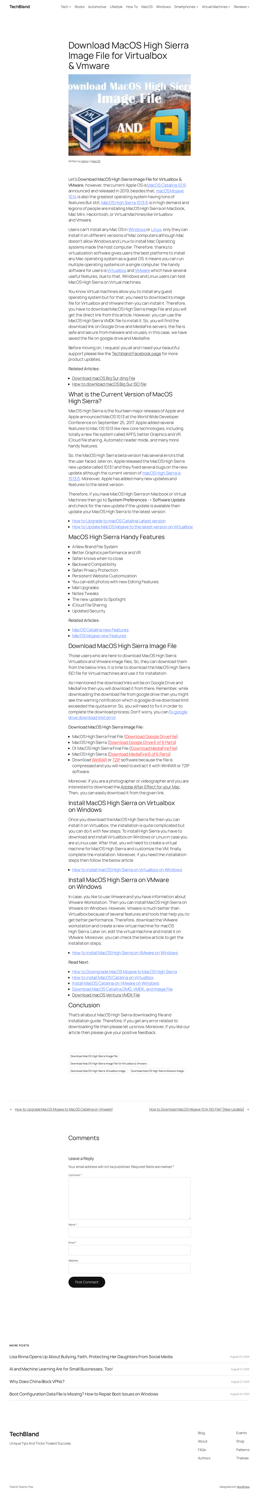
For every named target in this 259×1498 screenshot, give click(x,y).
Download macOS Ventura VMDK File (106, 995)
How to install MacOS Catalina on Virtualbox (113, 977)
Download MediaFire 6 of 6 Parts (139, 754)
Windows (137, 229)
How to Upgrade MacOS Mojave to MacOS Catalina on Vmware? (64, 1109)
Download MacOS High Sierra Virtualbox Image (98, 1071)
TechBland (19, 6)
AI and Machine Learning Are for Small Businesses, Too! (61, 1369)
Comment (75, 1175)
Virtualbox (116, 270)
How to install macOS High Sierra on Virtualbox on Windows (127, 870)
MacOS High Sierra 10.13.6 (124, 202)
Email (72, 1242)
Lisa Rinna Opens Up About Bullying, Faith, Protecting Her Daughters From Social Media (91, 1356)
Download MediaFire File (153, 748)
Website (73, 1260)
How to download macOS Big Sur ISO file (109, 384)
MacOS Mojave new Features (99, 636)
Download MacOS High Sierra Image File (94, 1056)
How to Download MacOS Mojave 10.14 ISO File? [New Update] (196, 1109)
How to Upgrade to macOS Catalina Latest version (119, 521)
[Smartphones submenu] (197, 7)
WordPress (243, 1487)
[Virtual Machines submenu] (229, 7)
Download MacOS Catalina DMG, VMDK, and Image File (122, 989)
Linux (156, 229)
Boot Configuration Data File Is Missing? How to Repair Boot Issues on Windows (83, 1394)
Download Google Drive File (151, 736)
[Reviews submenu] (248, 7)
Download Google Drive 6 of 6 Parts (142, 742)
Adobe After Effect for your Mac (150, 787)
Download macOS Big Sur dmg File (103, 378)
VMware (142, 270)
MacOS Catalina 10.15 (166, 185)
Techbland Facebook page (136, 353)
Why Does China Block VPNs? (36, 1381)
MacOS (96, 161)
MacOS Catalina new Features (100, 630)
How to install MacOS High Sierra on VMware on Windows (125, 953)
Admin (85, 161)
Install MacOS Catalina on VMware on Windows (115, 983)
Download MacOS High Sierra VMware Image (157, 1071)
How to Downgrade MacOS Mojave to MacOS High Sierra (124, 971)
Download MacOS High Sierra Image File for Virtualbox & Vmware (109, 1063)
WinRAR (99, 760)
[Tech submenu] (70, 7)
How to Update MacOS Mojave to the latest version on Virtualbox (132, 527)
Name (72, 1224)
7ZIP (116, 760)
